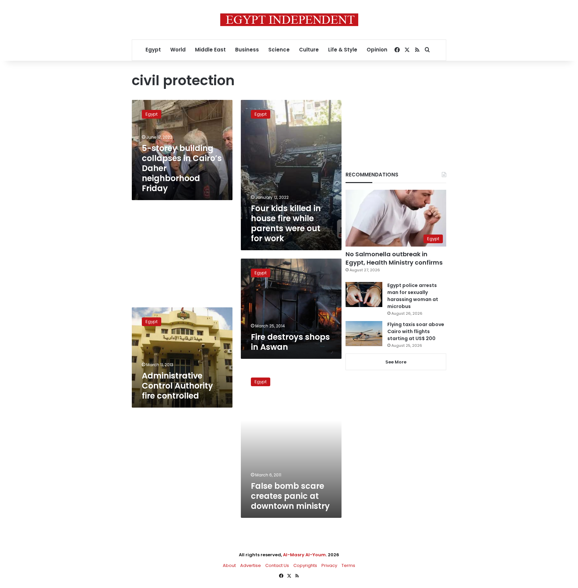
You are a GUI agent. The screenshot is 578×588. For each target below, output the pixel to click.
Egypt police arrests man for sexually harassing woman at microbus (412, 296)
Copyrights (305, 565)
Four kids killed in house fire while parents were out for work (286, 223)
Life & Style (342, 49)
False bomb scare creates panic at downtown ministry (290, 495)
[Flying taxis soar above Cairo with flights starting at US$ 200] (364, 333)
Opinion (377, 49)
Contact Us (277, 565)
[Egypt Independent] (289, 19)
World (178, 49)
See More (395, 362)
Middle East (210, 49)
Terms (348, 565)
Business (247, 49)
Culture (309, 49)
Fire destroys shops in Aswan (290, 341)
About (229, 565)
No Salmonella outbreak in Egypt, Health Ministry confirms (394, 258)
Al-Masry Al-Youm (304, 555)
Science (279, 49)
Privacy (329, 565)
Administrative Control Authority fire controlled (177, 385)
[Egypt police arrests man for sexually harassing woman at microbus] (364, 294)
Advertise (250, 565)
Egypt (153, 49)
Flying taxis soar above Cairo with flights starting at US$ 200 (415, 331)
